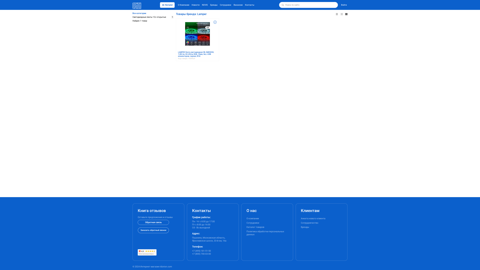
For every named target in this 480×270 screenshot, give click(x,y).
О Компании (183, 5)
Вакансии (238, 5)
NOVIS (205, 5)
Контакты (249, 5)
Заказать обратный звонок (153, 230)
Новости (196, 5)
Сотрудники (225, 5)
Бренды (214, 5)
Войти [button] (344, 5)
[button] (282, 5)
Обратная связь (153, 222)
